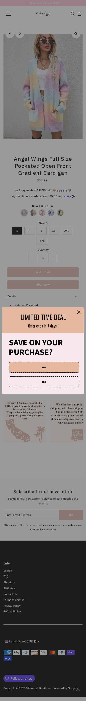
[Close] (79, 312)
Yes (44, 367)
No (44, 382)
